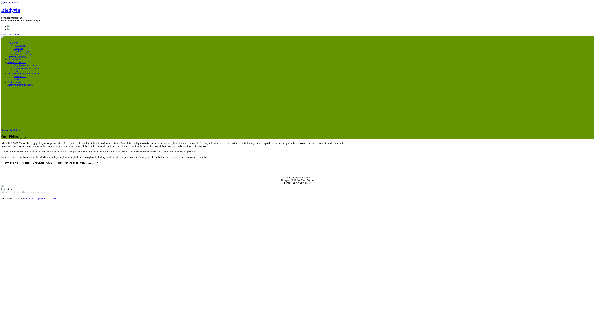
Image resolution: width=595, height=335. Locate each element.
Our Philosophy (21, 51)
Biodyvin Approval (16, 57)
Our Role (18, 48)
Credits (53, 198)
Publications (20, 76)
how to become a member (26, 68)
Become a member (16, 62)
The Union (12, 43)
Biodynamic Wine (22, 54)
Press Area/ (6, 34)
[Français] (8, 29)
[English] (8, 26)
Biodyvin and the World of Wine (23, 73)
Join (16, 70)
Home (4, 130)
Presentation (20, 45)
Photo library (13, 82)
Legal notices (41, 198)
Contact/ (17, 34)
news (16, 79)
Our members (14, 59)
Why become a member (25, 65)
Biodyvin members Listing (20, 84)
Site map (28, 198)
